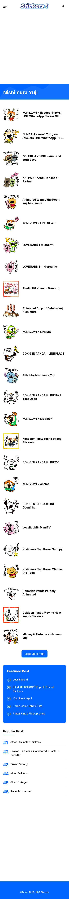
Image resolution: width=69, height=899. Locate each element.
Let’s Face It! (20, 679)
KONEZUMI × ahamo (36, 484)
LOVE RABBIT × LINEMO (38, 245)
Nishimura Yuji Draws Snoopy (42, 549)
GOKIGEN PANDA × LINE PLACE (43, 353)
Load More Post (34, 653)
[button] (63, 6)
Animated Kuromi (20, 791)
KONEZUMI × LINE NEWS (38, 223)
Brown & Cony (19, 764)
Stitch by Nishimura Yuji (38, 375)
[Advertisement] (34, 46)
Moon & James (19, 773)
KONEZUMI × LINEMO (36, 331)
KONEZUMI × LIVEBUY (37, 418)
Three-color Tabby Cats (27, 706)
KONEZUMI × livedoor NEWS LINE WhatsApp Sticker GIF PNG (41, 116)
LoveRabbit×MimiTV (36, 527)
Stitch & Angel (18, 782)
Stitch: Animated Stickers (25, 742)
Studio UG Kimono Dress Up (41, 288)
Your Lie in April (22, 698)
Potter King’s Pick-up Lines (29, 713)
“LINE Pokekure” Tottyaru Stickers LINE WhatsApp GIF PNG (41, 138)
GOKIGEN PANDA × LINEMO (40, 462)
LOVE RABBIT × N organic (39, 266)
